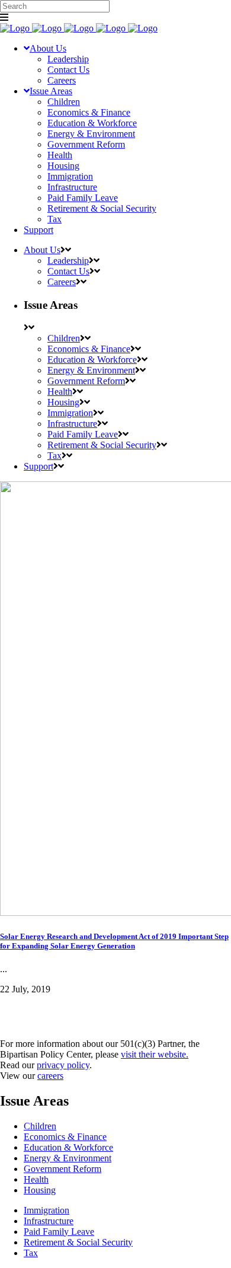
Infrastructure (48, 1221)
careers (50, 1076)
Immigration (46, 1210)
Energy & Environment (67, 1158)
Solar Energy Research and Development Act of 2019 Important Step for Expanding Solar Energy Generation (114, 941)
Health (36, 1179)
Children (40, 1126)
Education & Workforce (68, 1147)
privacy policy (63, 1065)
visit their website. (154, 1054)
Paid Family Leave (59, 1232)
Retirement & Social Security (78, 1242)
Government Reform (62, 1169)
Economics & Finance (65, 1137)
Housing (40, 1190)
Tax (31, 1253)
